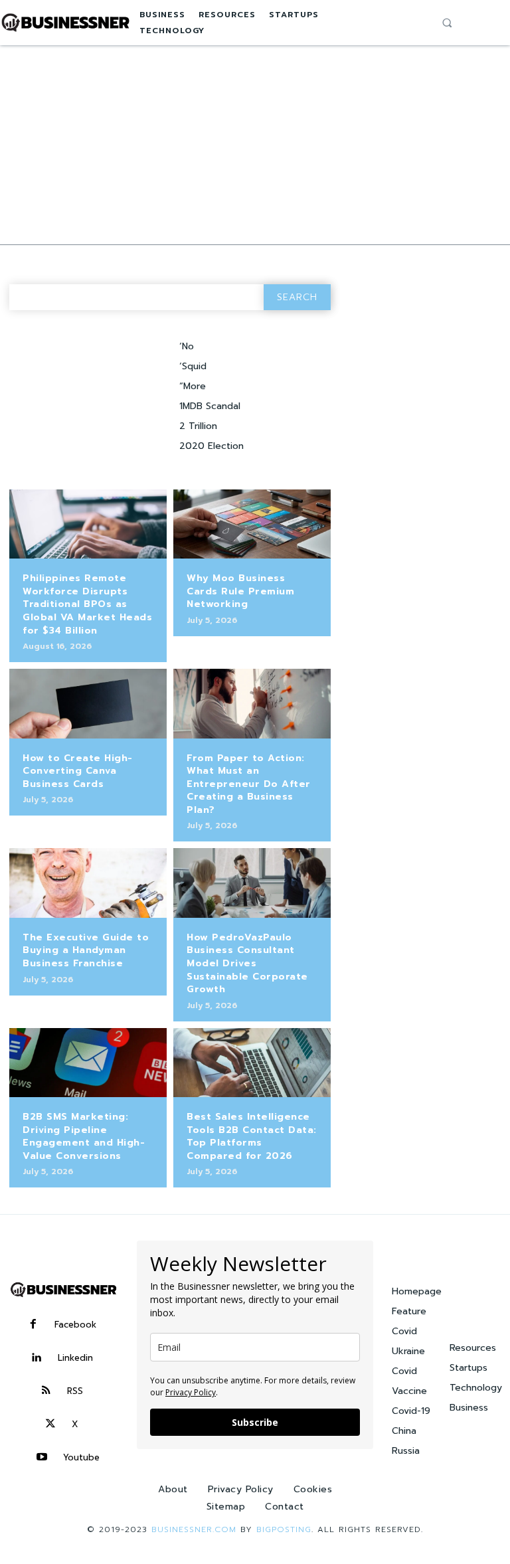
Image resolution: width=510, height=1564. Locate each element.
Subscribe (255, 1422)
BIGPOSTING (283, 1529)
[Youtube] (42, 1457)
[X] (50, 1424)
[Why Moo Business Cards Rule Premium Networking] (252, 524)
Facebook (75, 1324)
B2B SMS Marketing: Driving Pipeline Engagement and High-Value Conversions (84, 1136)
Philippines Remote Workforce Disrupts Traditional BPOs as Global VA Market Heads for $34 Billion (87, 604)
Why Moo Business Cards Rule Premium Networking (240, 591)
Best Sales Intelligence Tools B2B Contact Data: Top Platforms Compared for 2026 (252, 1136)
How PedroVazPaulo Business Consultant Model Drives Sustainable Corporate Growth (247, 963)
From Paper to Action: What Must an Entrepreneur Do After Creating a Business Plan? (249, 784)
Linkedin (75, 1357)
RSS (75, 1391)
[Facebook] (33, 1325)
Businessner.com (193, 1529)
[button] (447, 22)
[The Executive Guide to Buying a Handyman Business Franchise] (88, 882)
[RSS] (46, 1391)
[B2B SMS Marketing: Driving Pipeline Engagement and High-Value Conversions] (88, 1062)
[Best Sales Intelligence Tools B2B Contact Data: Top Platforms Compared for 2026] (252, 1062)
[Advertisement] (255, 145)
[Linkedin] (36, 1358)
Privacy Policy (190, 1392)
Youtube (81, 1457)
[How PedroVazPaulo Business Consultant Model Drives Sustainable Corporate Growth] (252, 882)
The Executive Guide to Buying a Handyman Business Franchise (86, 950)
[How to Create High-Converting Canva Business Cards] (88, 703)
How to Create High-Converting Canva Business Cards (78, 771)
